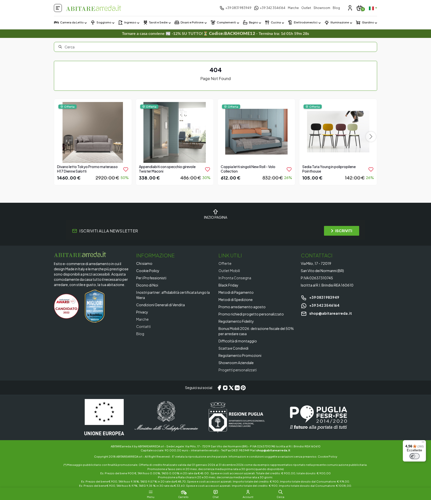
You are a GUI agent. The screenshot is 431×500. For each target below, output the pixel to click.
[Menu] (423, 443)
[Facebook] (219, 388)
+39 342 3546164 (324, 305)
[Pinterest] (243, 388)
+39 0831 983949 (324, 297)
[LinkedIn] (237, 388)
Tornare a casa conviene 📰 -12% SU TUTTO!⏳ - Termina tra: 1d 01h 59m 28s (215, 33)
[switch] (415, 456)
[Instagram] (225, 388)
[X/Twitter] (231, 388)
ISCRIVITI (343, 230)
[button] (280, 492)
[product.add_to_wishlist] (126, 169)
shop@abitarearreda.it (330, 313)
